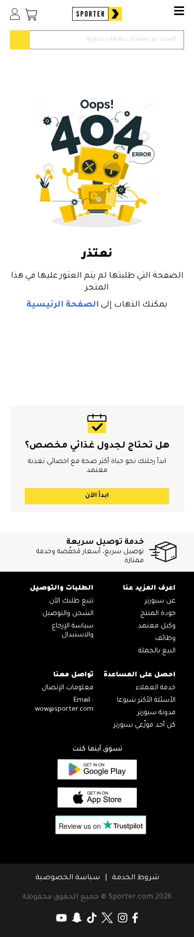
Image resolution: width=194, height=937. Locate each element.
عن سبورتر (160, 601)
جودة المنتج (158, 614)
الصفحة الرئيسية (62, 305)
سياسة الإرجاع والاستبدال (73, 631)
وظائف (165, 638)
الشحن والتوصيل (68, 614)
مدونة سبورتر (156, 713)
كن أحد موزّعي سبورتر (144, 725)
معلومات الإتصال (68, 688)
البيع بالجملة (157, 651)
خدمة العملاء (156, 688)
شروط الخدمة (135, 878)
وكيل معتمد (157, 626)
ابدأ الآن (97, 495)
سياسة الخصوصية (67, 878)
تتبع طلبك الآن (71, 601)
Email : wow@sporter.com (64, 705)
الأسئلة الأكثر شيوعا (146, 700)
